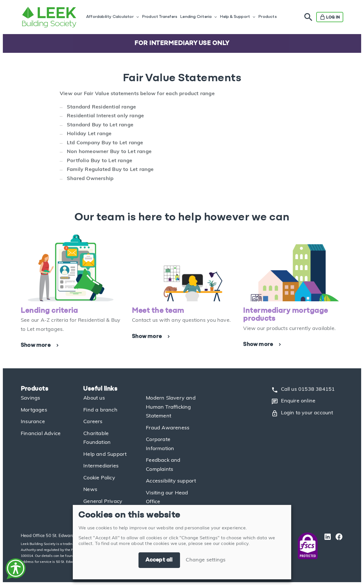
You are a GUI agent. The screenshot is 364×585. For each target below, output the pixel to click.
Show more (36, 345)
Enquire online (293, 401)
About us (94, 398)
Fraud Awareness (167, 428)
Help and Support (105, 454)
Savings (30, 398)
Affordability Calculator (110, 17)
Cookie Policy (99, 478)
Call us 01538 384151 (303, 389)
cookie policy (235, 544)
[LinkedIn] (326, 545)
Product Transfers (159, 17)
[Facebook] (337, 545)
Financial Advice (41, 433)
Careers (92, 422)
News (90, 489)
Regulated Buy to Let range (119, 169)
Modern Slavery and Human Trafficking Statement (171, 407)
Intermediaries (101, 466)
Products (267, 17)
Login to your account (302, 413)
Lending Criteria (196, 17)
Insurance (33, 422)
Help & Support (235, 17)
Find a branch (100, 410)
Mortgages (34, 410)
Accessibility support (171, 481)
